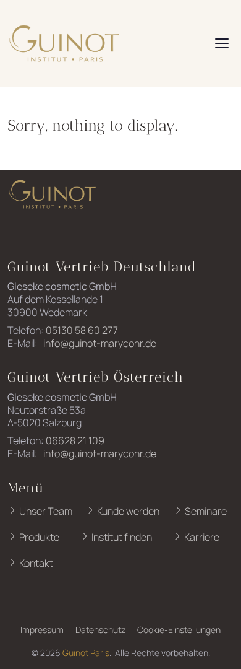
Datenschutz (100, 630)
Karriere (200, 537)
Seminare (205, 511)
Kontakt (35, 563)
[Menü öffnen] (222, 43)
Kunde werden (127, 511)
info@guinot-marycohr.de (98, 343)
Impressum (42, 630)
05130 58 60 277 (82, 330)
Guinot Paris (85, 652)
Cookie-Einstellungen (179, 630)
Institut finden (121, 537)
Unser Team (44, 511)
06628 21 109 (75, 440)
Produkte (38, 537)
